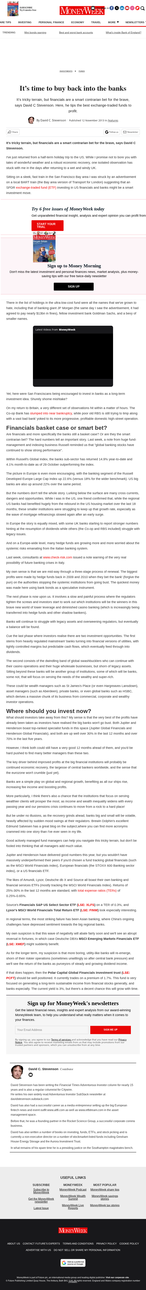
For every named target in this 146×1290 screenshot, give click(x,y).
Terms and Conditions (78, 1247)
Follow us (113, 131)
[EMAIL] (31, 1074)
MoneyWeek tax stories (104, 1208)
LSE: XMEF (15, 944)
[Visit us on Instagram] (132, 8)
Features (113, 120)
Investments (66, 71)
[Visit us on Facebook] (112, 8)
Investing (25, 22)
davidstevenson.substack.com (30, 1098)
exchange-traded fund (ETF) (36, 187)
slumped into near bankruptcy (51, 413)
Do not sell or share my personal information (87, 1253)
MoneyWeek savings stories (105, 1201)
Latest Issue (41, 1211)
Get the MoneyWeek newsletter (41, 1204)
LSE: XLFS (86, 905)
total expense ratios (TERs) (97, 890)
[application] (73, 356)
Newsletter (132, 131)
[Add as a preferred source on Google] (73, 1266)
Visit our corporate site (117, 1281)
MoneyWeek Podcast (72, 1193)
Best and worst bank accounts (76, 32)
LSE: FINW (89, 910)
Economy (77, 22)
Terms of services (61, 1039)
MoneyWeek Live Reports (73, 1210)
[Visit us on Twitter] (117, 8)
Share (15, 131)
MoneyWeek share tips (104, 1193)
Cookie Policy (129, 1247)
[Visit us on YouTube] (127, 8)
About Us (13, 1247)
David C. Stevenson (53, 120)
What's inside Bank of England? (123, 32)
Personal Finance (51, 22)
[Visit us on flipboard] (137, 8)
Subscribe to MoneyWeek (41, 1195)
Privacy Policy (106, 1247)
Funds (82, 71)
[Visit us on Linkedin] (122, 8)
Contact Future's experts (41, 1247)
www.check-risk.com (57, 557)
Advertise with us (38, 1253)
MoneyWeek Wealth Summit (73, 1201)
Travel (96, 22)
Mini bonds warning (35, 32)
